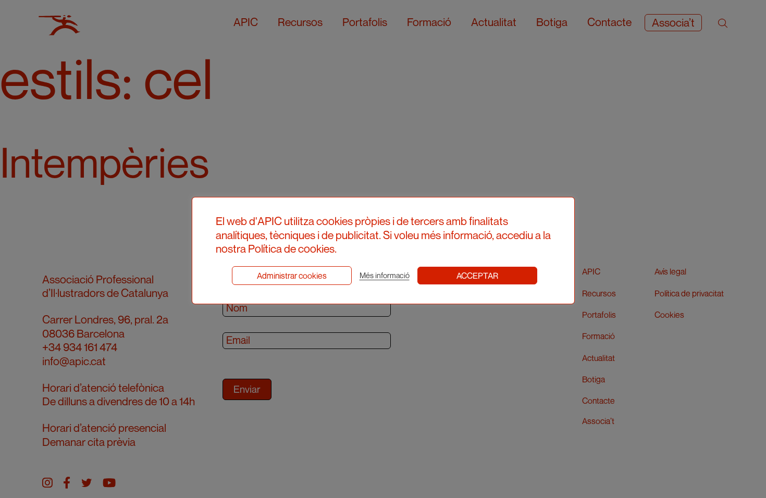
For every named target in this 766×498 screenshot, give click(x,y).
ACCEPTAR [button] (477, 275)
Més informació (385, 275)
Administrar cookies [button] (292, 275)
